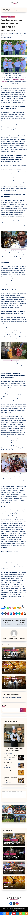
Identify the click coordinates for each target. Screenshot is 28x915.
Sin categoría (8, 868)
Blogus (21, 908)
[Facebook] (2, 608)
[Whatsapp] (8, 608)
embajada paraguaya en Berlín (11, 360)
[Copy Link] (15, 608)
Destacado (7, 650)
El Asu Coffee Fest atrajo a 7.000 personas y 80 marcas (10, 764)
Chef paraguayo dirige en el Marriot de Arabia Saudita (13, 750)
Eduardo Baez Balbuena (11, 33)
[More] (20, 608)
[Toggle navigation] (2, 3)
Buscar (4, 705)
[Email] (18, 608)
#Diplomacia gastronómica (9, 36)
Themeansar (14, 910)
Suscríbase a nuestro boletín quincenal (12, 791)
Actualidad (4, 16)
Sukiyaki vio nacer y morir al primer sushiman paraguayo (10, 779)
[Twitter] (5, 608)
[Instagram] (10, 608)
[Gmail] (13, 608)
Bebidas (7, 854)
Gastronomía (12, 16)
